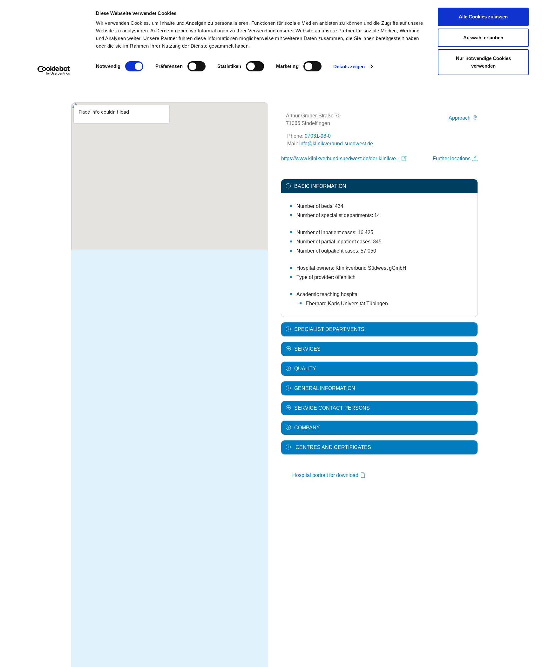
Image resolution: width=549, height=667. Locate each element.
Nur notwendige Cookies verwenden (483, 62)
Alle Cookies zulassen (483, 16)
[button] (379, 186)
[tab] (379, 186)
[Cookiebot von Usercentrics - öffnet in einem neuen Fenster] (54, 70)
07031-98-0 (318, 136)
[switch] (196, 66)
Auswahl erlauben (483, 37)
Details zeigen (349, 66)
